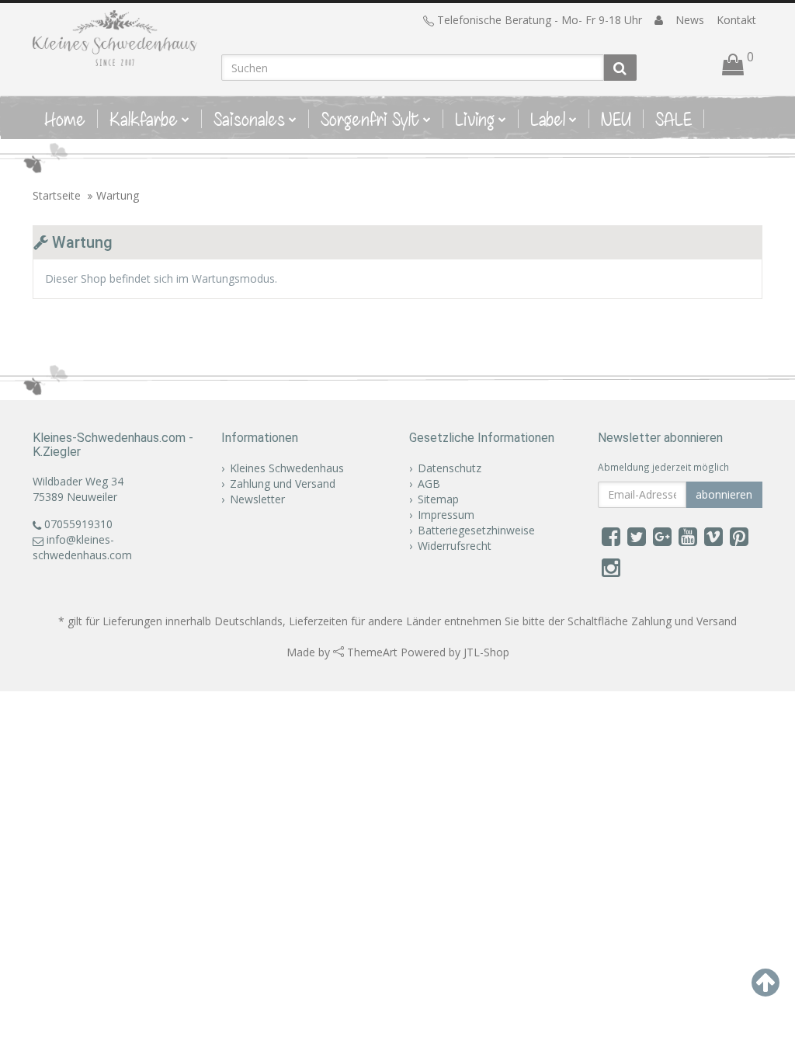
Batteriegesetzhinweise (476, 530)
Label (547, 119)
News (689, 19)
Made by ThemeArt (342, 652)
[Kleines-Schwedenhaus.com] (115, 38)
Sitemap (438, 499)
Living (475, 119)
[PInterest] (739, 536)
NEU (616, 119)
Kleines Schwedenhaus (287, 468)
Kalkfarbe (143, 119)
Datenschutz (449, 468)
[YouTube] (688, 536)
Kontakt (736, 19)
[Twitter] (636, 536)
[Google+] (662, 536)
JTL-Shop (486, 652)
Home (64, 119)
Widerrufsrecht (454, 545)
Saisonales (249, 119)
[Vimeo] (713, 536)
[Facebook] (611, 536)
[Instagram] (611, 567)
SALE (673, 119)
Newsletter (257, 499)
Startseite (57, 195)
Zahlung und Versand (282, 483)
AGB (429, 483)
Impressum (446, 514)
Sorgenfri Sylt (370, 119)
